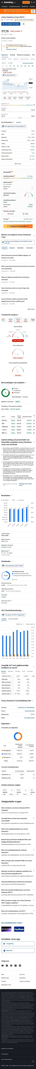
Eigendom (15, 59)
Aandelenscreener (14, 6)
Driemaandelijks (13, 619)
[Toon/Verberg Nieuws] (11, 63)
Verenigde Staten (29, 718)
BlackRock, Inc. (6, 774)
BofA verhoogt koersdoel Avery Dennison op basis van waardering (18, 267)
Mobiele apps (5, 978)
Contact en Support (24, 981)
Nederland (25, 6)
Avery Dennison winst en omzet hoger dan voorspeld (15, 289)
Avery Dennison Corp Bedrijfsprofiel (16, 701)
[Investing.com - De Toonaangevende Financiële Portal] (9, 2)
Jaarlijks (3, 619)
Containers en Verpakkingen (26, 707)
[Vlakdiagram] (5, 63)
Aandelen (4, 6)
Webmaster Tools (6, 985)
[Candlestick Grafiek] (3, 63)
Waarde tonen (29, 105)
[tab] (10, 320)
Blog (2, 974)
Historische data (24, 59)
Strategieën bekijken (11, 49)
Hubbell (5, 790)
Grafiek (12, 55)
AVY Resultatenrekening (11, 610)
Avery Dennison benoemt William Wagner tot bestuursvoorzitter (16, 257)
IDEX (32, 790)
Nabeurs (5, 40)
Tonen (18, 693)
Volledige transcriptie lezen (25, 484)
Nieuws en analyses (23, 55)
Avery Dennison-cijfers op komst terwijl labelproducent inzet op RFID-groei (14, 300)
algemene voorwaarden (7, 1048)
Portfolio (3, 981)
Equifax (18, 790)
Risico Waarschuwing (6, 1059)
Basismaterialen (30, 711)
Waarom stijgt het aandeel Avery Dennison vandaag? (15, 278)
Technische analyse (9, 315)
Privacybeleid (4, 1054)
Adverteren (22, 978)
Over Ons (22, 974)
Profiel (9, 59)
